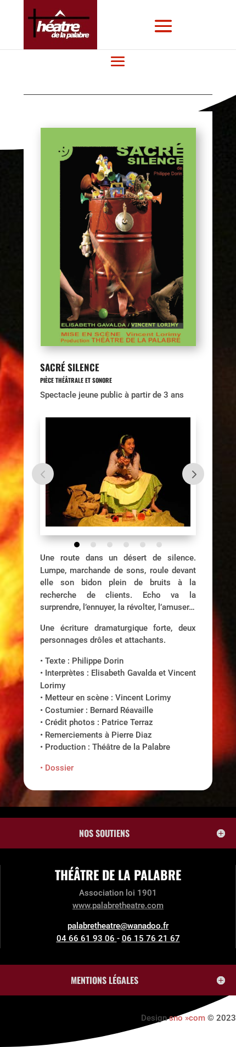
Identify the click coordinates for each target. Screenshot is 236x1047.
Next (193, 474)
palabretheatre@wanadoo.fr (118, 926)
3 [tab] (110, 544)
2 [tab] (93, 544)
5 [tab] (142, 544)
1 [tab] (77, 544)
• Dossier (57, 768)
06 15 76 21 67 (151, 938)
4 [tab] (126, 544)
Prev (43, 474)
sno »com (187, 1018)
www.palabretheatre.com (118, 905)
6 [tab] (159, 544)
